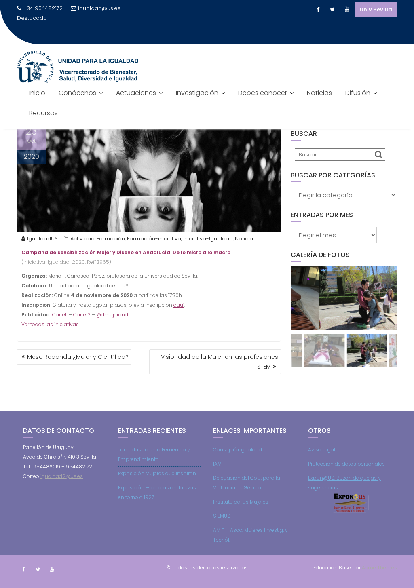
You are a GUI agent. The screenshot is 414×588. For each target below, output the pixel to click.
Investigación (197, 92)
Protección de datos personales (346, 463)
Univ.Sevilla (376, 9)
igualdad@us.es (99, 8)
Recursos (43, 113)
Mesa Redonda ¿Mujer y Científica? (78, 357)
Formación (111, 238)
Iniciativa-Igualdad (208, 238)
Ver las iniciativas (50, 324)
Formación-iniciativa (154, 238)
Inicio (37, 92)
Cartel (59, 314)
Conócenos (77, 92)
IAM (217, 463)
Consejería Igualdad (237, 449)
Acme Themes (379, 567)
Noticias (319, 92)
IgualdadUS (42, 238)
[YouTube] (346, 9)
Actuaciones (136, 92)
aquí (178, 304)
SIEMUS (221, 515)
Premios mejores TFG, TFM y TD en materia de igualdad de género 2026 (105, 32)
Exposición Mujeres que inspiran (157, 473)
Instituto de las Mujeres (240, 501)
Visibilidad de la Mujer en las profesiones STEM (219, 362)
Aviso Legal (321, 449)
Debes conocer (262, 92)
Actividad (82, 238)
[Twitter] (332, 9)
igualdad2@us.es (61, 476)
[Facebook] (317, 9)
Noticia (244, 238)
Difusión (357, 92)
